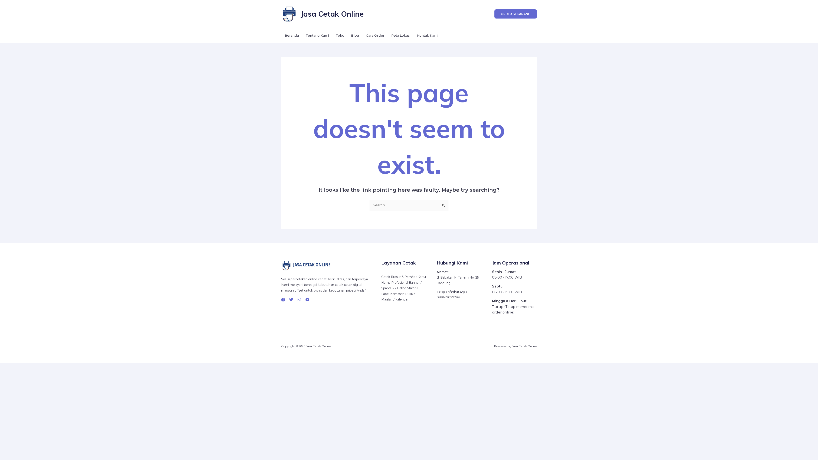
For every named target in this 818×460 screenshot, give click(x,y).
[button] (515, 14)
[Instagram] (299, 300)
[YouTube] (307, 300)
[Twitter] (291, 300)
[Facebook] (283, 300)
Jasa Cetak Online (332, 14)
